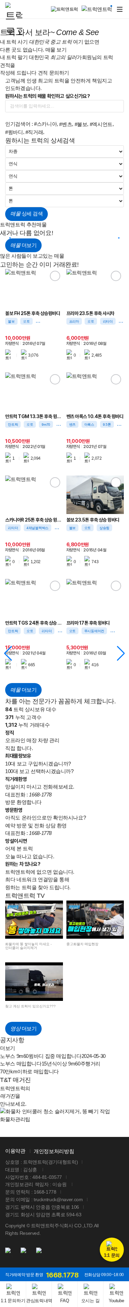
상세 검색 (26, 213)
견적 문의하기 (53, 73)
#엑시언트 (101, 124)
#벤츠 (65, 124)
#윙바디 (14, 132)
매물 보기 (56, 50)
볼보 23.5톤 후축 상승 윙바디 (92, 520)
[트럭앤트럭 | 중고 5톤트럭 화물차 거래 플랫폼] (13, 20)
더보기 (23, 245)
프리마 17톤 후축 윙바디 (88, 623)
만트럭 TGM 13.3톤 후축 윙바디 (34, 416)
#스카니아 (45, 124)
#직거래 (34, 132)
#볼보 (81, 124)
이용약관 (15, 1151)
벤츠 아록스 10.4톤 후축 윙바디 (94, 416)
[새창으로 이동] (10, 1254)
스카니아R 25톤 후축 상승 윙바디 (34, 520)
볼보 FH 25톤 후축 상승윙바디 (32, 313)
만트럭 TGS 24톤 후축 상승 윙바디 (34, 623)
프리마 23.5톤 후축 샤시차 (90, 313)
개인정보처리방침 (54, 1151)
